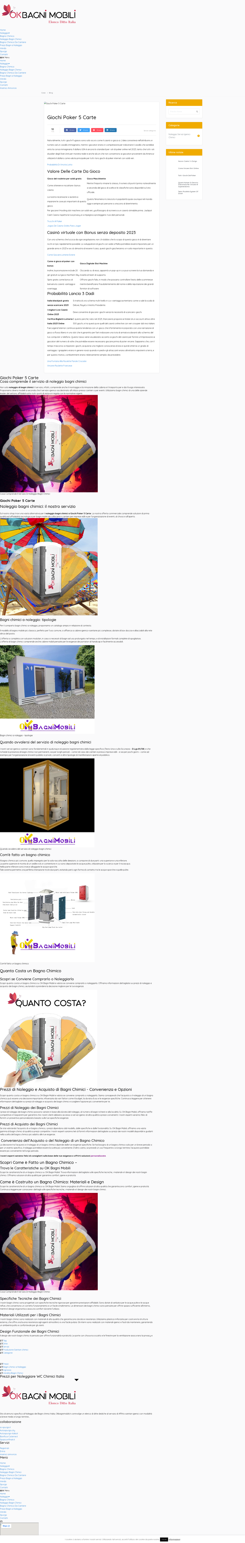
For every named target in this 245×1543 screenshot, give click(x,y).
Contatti (4, 54)
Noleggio (4, 33)
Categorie (8, 1353)
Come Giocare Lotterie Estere (61, 255)
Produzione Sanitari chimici (15, 1349)
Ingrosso (7, 1370)
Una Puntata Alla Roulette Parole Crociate (66, 361)
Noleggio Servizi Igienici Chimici (179, 136)
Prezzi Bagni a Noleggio (11, 45)
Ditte (5, 1343)
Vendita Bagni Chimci (13, 1373)
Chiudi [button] (164, 1539)
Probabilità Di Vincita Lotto (59, 164)
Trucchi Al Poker (54, 221)
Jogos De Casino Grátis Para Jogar (64, 225)
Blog (51, 93)
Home (3, 30)
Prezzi (6, 1364)
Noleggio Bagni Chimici (10, 39)
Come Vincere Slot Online (188, 168)
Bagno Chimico (7, 36)
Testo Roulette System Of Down (188, 192)
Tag (5, 1340)
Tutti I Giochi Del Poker (187, 175)
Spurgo (3, 51)
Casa (43, 93)
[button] (76, 57)
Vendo (3, 48)
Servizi (6, 1346)
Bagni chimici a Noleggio (14, 1367)
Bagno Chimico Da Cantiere (13, 42)
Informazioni (174, 1539)
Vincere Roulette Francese (59, 365)
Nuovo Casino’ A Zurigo (187, 161)
